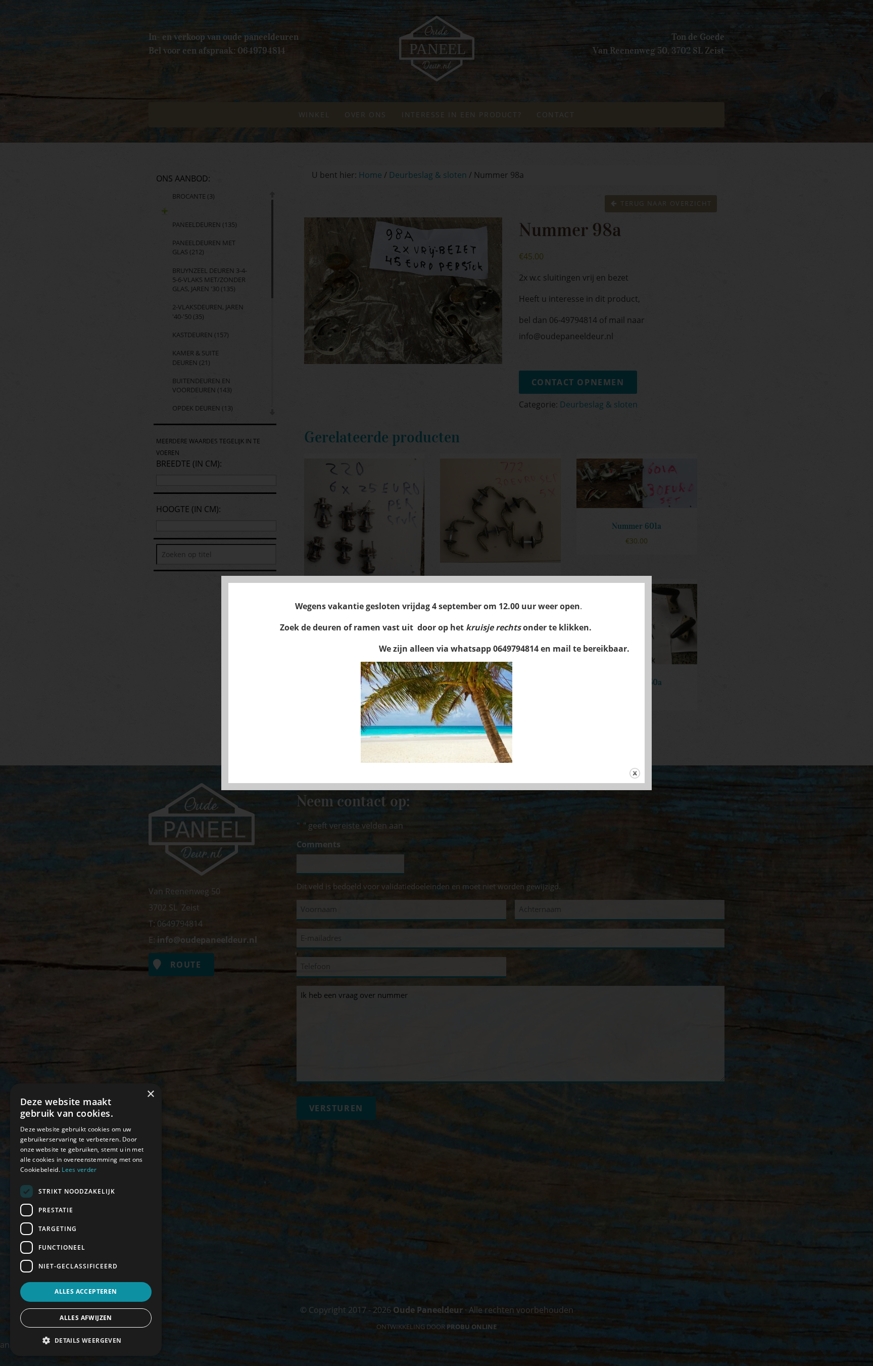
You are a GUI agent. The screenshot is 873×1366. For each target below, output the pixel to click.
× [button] (150, 1094)
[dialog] (86, 1219)
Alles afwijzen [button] (86, 1317)
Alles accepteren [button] (86, 1291)
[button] (86, 1340)
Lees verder (79, 1169)
